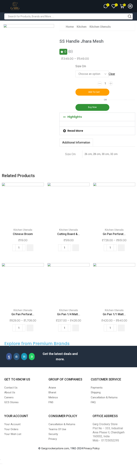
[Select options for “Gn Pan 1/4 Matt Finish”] (75, 328)
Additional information (76, 142)
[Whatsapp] (32, 356)
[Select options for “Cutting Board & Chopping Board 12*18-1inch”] (75, 247)
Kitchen (82, 26)
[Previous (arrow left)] (0, 463)
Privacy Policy (91, 448)
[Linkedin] (24, 356)
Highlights (74, 117)
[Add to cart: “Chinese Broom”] (30, 247)
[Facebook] (9, 356)
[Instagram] (16, 356)
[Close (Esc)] (0, 459)
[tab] (76, 142)
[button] (97, 117)
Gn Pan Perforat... (114, 234)
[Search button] (130, 16)
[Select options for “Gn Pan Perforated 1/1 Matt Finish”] (30, 328)
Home (70, 26)
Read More (75, 131)
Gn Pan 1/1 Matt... (114, 314)
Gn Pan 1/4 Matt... (68, 314)
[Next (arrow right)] (1, 463)
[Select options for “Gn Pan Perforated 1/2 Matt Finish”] (121, 247)
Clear (112, 74)
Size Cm (80, 66)
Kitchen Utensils (100, 26)
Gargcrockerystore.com (55, 448)
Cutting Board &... (68, 234)
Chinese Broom (23, 234)
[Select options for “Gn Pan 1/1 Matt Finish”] (121, 328)
